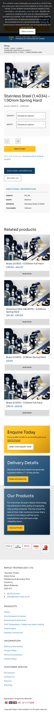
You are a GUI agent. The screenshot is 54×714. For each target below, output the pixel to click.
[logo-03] (27, 548)
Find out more (15, 528)
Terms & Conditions (13, 655)
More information (17, 479)
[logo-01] (45, 548)
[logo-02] (36, 548)
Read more (27, 274)
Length (10, 116)
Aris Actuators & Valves (15, 616)
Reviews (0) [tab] (13, 178)
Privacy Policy (10, 650)
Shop (7, 45)
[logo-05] (8, 548)
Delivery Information (13, 646)
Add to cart (19, 149)
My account (9, 673)
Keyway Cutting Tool (13, 632)
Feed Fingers (10, 628)
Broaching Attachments (15, 620)
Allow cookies (27, 31)
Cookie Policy (10, 659)
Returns (8, 681)
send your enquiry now (20, 447)
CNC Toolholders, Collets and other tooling (24, 624)
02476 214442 (13, 440)
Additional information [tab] (19, 171)
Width (10, 125)
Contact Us (9, 677)
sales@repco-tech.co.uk (18, 596)
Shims (7, 612)
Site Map (8, 685)
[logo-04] (17, 548)
